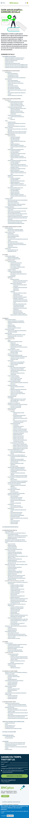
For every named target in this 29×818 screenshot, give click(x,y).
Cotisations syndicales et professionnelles (16, 493)
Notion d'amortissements (13, 80)
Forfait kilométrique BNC (15, 423)
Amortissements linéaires (13, 85)
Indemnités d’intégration (18, 312)
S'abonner (27, 3)
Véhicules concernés (17, 427)
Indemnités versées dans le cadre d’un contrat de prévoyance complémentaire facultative (19, 305)
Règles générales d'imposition (16, 102)
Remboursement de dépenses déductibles (18, 314)
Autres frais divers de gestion (14, 494)
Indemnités (12, 291)
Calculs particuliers (11, 569)
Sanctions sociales (14, 352)
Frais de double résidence (15, 379)
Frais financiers (11, 504)
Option (6, 724)
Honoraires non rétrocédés (15, 405)
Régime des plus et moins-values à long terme (17, 132)
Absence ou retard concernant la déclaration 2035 (15, 742)
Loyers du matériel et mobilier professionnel (19, 382)
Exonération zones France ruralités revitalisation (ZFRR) (16, 564)
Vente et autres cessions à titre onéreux (16, 101)
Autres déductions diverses (10, 631)
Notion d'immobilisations (13, 73)
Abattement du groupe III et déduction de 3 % (17, 537)
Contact (5, 796)
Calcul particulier (13, 594)
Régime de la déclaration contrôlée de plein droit (14, 57)
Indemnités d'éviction (17, 310)
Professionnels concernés (18, 426)
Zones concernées (11, 543)
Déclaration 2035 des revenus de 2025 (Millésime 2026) (16, 64)
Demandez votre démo (14, 776)
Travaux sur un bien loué (15, 390)
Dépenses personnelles (9, 329)
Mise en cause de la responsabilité (17, 515)
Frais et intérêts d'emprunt (15, 505)
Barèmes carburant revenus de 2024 (20, 446)
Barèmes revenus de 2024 (18, 437)
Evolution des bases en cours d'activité (15, 83)
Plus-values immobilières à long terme (15, 187)
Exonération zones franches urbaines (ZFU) (13, 549)
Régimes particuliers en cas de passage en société (18, 718)
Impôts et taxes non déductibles (16, 363)
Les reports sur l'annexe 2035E (9, 731)
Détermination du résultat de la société (15, 647)
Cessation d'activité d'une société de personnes (17, 705)
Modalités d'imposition (9, 707)
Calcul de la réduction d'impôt (14, 676)
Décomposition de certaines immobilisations (17, 77)
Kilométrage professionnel (18, 433)
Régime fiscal (13, 666)
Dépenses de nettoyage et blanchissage (18, 389)
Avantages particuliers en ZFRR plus (15, 571)
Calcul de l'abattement (12, 628)
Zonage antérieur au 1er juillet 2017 (17, 623)
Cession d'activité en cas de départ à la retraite (17, 160)
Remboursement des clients (16, 513)
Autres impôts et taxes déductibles (17, 361)
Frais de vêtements (14, 401)
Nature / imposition (9, 127)
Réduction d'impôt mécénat (10, 686)
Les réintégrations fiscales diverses (10, 526)
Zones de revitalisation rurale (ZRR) (15, 617)
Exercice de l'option (12, 237)
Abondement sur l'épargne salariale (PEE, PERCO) (15, 539)
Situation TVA (8, 248)
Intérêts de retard (8, 749)
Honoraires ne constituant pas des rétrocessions (17, 404)
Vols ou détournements (15, 520)
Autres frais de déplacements (16, 450)
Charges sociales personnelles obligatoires (16, 455)
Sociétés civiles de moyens (13, 654)
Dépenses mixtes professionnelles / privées (16, 334)
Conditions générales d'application (15, 552)
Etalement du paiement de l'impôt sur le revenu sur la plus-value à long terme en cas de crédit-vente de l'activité (18, 218)
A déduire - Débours (12, 269)
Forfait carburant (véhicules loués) (17, 442)
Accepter (3, 815)
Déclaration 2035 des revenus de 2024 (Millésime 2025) (16, 66)
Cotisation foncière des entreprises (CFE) (18, 356)
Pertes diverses (11, 508)
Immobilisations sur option (13, 76)
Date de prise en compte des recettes (15, 229)
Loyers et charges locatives (13, 375)
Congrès (12, 478)
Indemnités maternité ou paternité (20, 297)
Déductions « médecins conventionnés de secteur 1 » (15, 532)
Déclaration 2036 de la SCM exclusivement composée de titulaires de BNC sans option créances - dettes (19, 658)
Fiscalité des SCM (14, 655)
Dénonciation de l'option (12, 241)
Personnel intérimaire (12, 396)
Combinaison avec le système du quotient (13, 728)
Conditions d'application (15, 137)
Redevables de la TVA (12, 251)
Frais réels (12, 411)
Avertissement (11, 233)
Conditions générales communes (17, 584)
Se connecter (26, 3)
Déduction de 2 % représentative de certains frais (18, 535)
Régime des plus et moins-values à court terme (17, 131)
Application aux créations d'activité (15, 553)
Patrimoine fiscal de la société (14, 645)
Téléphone (3, 766)
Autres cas (10, 117)
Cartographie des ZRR (14, 624)
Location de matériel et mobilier (14, 381)
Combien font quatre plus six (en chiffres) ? (11, 768)
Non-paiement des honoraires (16, 512)
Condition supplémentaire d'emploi (17, 591)
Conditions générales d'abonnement (11, 802)
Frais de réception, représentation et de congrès (17, 476)
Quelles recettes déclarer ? (10, 256)
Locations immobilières (15, 377)
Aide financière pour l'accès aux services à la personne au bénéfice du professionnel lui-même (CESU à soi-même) (17, 635)
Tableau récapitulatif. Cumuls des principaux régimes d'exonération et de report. (18, 147)
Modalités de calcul (11, 122)
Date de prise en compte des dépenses (15, 230)
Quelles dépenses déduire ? (10, 319)
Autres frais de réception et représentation (19, 481)
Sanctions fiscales (14, 364)
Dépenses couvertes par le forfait (20, 430)
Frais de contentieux (14, 491)
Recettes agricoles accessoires (19, 282)
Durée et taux (10, 84)
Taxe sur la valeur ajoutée (13, 353)
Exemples (10, 677)
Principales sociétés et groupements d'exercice (17, 644)
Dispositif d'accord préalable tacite (15, 558)
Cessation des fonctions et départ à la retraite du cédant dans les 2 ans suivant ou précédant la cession (19, 166)
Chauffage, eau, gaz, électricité (14, 403)
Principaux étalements (9, 206)
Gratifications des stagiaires (16, 345)
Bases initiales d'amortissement (14, 81)
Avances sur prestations (15, 265)
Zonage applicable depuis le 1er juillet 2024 (19, 619)
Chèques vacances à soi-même (14, 638)
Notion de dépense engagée (13, 236)
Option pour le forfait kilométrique (20, 429)
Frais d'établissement (9, 531)
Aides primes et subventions (16, 283)
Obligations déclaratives (13, 247)
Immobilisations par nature (13, 74)
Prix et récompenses (14, 268)
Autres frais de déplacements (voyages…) (16, 449)
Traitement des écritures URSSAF (17, 368)
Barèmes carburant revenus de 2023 (20, 448)
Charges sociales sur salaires (13, 349)
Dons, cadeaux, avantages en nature (17, 266)
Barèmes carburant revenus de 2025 (20, 445)
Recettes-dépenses (9, 227)
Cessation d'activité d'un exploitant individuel (17, 704)
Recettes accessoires (14, 279)
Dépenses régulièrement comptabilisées (16, 320)
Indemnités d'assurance (18, 295)
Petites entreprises (11, 135)
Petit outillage (10, 397)
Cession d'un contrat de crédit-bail (17, 105)
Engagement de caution (15, 516)
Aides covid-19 (16, 290)
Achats (9, 340)
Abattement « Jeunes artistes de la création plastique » (16, 625)
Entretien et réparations (12, 385)
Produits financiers (11, 276)
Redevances (12, 383)
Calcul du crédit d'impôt (12, 683)
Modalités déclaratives (15, 143)
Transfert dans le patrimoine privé (14, 115)
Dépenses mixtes (8, 333)
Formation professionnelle (15, 407)
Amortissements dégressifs (13, 87)
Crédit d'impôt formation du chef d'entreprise (14, 680)
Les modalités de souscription (9, 56)
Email (2, 764)
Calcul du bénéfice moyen (10, 725)
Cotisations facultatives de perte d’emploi (18, 475)
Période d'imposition (9, 61)
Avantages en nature (14, 344)
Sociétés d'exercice (9, 643)
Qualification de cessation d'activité (12, 703)
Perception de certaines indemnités (15, 106)
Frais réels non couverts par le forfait (20, 431)
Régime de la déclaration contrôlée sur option (14, 59)
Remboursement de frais (15, 264)
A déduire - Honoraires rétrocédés (14, 271)
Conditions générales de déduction (17, 468)
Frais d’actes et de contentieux (14, 489)
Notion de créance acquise (13, 234)
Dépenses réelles (11, 325)
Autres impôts (10, 360)
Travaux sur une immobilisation (16, 392)
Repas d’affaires (13, 479)
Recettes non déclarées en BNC (14, 258)
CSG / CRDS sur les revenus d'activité (17, 367)
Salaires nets (13, 342)
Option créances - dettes (10, 232)
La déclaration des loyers (8, 735)
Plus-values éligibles (14, 152)
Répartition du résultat (12, 648)
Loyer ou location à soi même (16, 378)
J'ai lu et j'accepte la (13, 771)
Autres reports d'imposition (13, 202)
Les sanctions (5, 741)
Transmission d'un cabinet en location (17, 153)
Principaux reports (9, 198)
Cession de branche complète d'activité (16, 149)
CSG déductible (11, 366)
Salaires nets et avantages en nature (15, 341)
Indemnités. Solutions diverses (16, 111)
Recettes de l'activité (12, 261)
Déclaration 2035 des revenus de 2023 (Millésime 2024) (16, 67)
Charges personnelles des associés (15, 649)
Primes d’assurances (12, 408)
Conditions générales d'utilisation (10, 804)
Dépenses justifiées (12, 326)
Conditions (10, 627)
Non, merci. (10, 815)
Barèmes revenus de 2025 (18, 435)
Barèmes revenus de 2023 (18, 438)
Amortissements (8, 78)
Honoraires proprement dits (16, 262)
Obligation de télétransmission (11, 60)
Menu (3, 3)
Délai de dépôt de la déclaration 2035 (12, 63)
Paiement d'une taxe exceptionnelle (17, 180)
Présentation (15, 424)
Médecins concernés (12, 545)
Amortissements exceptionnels (14, 88)
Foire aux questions (9, 737)
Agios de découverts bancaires (16, 507)
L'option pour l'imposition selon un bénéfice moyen (13, 721)
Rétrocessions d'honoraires (16, 272)
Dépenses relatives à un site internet (15, 95)
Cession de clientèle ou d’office (16, 104)
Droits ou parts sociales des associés (15, 651)
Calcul (6, 120)
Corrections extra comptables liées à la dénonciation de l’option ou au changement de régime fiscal (17, 244)
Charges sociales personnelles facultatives (16, 467)
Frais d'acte (12, 490)
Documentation (13, 487)
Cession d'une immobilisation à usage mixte (16, 126)
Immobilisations (8, 72)
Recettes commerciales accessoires (20, 280)
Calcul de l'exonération (14, 139)
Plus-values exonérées (14, 138)
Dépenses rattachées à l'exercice (14, 327)
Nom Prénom (4, 762)
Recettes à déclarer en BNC (13, 257)
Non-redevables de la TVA (13, 249)
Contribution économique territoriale (15, 355)
